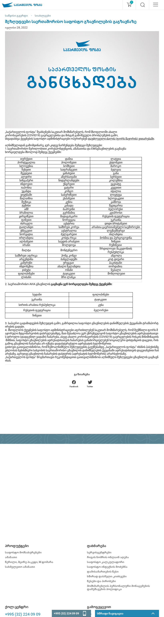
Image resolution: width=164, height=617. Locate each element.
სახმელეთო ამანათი (20, 566)
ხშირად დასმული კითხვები (107, 576)
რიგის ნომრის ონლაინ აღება (108, 557)
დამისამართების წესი (103, 571)
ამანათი (11, 557)
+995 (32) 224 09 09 (22, 614)
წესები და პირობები (101, 581)
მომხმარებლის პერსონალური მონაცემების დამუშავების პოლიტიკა (118, 587)
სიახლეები (43, 15)
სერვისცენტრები (99, 552)
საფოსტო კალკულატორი (105, 562)
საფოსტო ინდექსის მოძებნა (107, 566)
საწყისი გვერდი (16, 15)
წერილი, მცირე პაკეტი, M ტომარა (29, 562)
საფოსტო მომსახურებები (23, 552)
